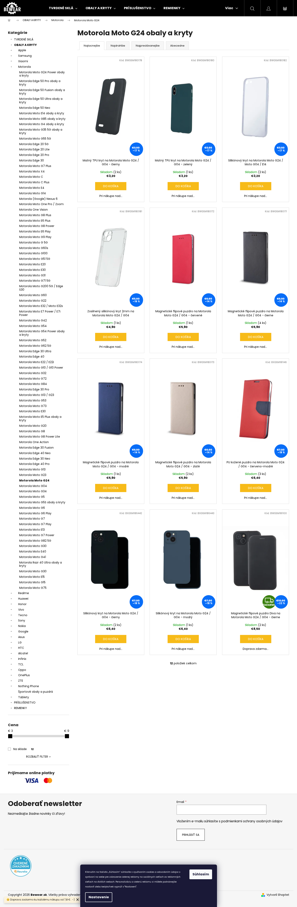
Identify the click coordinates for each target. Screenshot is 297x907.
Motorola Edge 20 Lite (34, 149)
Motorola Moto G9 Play (35, 237)
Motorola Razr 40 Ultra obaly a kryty (40, 564)
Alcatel (23, 653)
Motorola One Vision (33, 210)
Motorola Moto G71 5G (34, 281)
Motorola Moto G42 (33, 320)
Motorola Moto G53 (32, 400)
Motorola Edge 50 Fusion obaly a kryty (42, 92)
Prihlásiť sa (190, 835)
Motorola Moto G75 (33, 588)
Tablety (23, 697)
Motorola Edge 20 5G (34, 144)
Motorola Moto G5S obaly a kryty (42, 502)
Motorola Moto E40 (32, 551)
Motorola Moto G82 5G (35, 541)
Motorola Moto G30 (33, 546)
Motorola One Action (34, 442)
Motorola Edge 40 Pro (34, 464)
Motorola (24, 67)
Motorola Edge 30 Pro (34, 389)
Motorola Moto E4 (31, 188)
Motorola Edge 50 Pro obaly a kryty (39, 83)
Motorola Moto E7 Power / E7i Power (39, 313)
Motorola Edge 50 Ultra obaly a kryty (40, 100)
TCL (20, 664)
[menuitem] (63, 8)
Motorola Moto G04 (33, 486)
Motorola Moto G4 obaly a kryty (41, 124)
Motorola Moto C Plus (34, 182)
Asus (21, 637)
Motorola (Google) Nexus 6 (38, 199)
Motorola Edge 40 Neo (35, 453)
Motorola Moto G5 (32, 497)
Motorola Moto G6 (32, 508)
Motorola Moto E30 (32, 270)
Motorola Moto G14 (32, 193)
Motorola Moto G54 (33, 326)
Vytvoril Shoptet (278, 895)
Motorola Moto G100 (33, 253)
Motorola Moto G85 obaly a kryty (42, 119)
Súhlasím (200, 874)
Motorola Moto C (31, 177)
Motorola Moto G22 (32, 301)
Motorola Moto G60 (33, 295)
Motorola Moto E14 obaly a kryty (41, 113)
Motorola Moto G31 (32, 275)
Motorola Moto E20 (32, 264)
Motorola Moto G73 (33, 406)
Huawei (23, 599)
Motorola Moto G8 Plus (35, 215)
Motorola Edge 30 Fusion (36, 448)
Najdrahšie (118, 46)
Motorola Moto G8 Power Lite (39, 437)
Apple (22, 50)
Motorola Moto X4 (32, 171)
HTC (21, 648)
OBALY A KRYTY (25, 45)
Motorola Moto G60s (33, 248)
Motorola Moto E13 (32, 530)
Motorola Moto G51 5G (34, 259)
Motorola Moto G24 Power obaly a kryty (42, 74)
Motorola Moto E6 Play (35, 231)
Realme (23, 593)
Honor (22, 604)
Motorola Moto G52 (32, 340)
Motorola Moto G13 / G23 (36, 395)
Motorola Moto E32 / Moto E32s (41, 306)
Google (23, 631)
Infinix (22, 659)
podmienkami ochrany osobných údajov (252, 821)
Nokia (22, 626)
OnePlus (24, 675)
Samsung (25, 56)
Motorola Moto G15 (32, 582)
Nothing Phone (28, 686)
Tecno (22, 615)
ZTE (20, 681)
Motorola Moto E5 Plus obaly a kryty (40, 418)
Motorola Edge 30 (31, 160)
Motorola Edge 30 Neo (34, 459)
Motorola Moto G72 (33, 379)
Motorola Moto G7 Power (36, 535)
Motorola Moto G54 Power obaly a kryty (42, 333)
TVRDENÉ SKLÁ (23, 39)
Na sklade (23, 749)
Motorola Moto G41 (32, 557)
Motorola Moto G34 (33, 491)
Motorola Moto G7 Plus (35, 166)
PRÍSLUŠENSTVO (25, 702)
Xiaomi (23, 61)
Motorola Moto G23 (32, 475)
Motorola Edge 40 (31, 357)
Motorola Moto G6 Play (35, 513)
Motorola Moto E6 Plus (34, 221)
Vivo (21, 610)
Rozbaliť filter (37, 757)
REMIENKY (20, 708)
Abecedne (177, 46)
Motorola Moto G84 (33, 384)
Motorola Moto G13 (32, 469)
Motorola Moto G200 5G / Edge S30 (41, 288)
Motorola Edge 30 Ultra (35, 351)
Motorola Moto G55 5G (35, 139)
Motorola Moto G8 (32, 431)
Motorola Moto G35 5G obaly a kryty (40, 131)
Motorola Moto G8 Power (36, 226)
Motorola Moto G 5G (33, 242)
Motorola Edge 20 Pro (34, 155)
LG (20, 642)
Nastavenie (99, 897)
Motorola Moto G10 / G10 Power (41, 368)
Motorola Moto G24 (34, 480)
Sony (21, 620)
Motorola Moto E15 (32, 577)
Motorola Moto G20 (33, 426)
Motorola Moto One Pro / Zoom (41, 204)
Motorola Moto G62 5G (35, 346)
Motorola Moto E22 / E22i (36, 362)
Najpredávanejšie (148, 46)
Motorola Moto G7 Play (35, 524)
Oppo (22, 670)
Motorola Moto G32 (32, 373)
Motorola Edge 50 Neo (34, 108)
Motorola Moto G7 (32, 519)
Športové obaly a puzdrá (35, 692)
